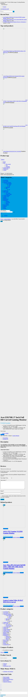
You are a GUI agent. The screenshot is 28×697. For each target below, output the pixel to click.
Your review (3, 480)
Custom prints (6, 627)
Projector (5, 206)
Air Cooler (8, 193)
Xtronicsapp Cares (7, 666)
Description (5, 437)
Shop (4, 163)
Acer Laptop (5, 181)
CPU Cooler (5, 191)
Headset (7, 201)
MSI (7, 188)
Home (4, 161)
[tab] (15, 438)
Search (14, 658)
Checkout (8, 166)
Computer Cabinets (7, 182)
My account (8, 164)
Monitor (4, 197)
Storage (4, 208)
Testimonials (5, 168)
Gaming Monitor (6, 167)
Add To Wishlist (16, 537)
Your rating (3, 478)
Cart (6, 165)
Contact (4, 170)
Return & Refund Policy (8, 679)
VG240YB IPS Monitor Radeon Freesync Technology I (14, 21)
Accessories (5, 180)
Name (2, 491)
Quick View (5, 528)
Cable (9, 184)
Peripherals (5, 200)
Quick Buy (5, 537)
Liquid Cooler (9, 194)
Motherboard (5, 198)
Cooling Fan (5, 190)
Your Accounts (6, 677)
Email (2, 493)
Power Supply (6, 204)
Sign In (4, 6)
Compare (2, 434)
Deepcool (8, 187)
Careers (4, 664)
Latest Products (6, 631)
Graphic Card (6, 196)
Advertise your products (8, 671)
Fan (9, 186)
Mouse (7, 203)
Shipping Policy (6, 678)
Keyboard (8, 202)
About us (5, 663)
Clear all (2, 652)
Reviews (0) (5, 439)
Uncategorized (6, 644)
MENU (2, 159)
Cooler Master (9, 183)
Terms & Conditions (7, 681)
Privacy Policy (6, 680)
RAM (4, 207)
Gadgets (5, 628)
